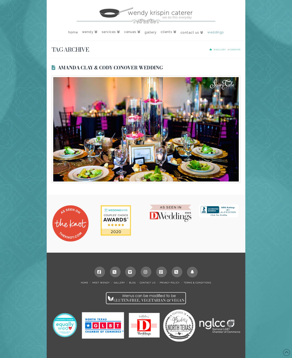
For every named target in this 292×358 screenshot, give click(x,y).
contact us (148, 282)
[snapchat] (192, 272)
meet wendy (101, 282)
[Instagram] (146, 272)
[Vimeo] (130, 272)
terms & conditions (197, 282)
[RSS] (177, 272)
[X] (115, 272)
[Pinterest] (161, 272)
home (84, 282)
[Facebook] (99, 272)
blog (132, 282)
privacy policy (170, 282)
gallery (119, 282)
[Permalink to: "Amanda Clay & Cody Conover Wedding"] (146, 129)
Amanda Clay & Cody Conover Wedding (110, 67)
